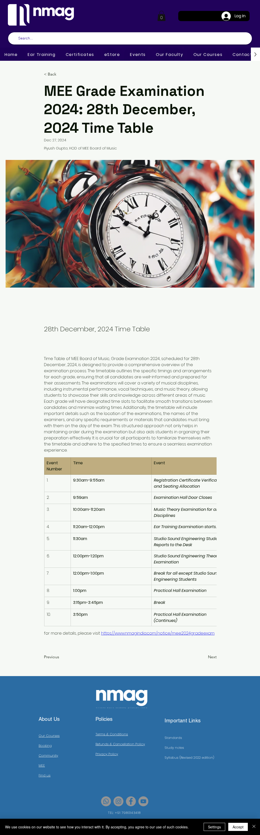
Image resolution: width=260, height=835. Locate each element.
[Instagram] (118, 801)
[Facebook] (131, 801)
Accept (238, 826)
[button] (161, 16)
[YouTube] (143, 801)
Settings (214, 826)
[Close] (254, 827)
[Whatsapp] (106, 801)
